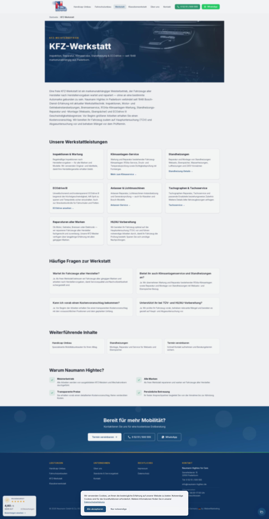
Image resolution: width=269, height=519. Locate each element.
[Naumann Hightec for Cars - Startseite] (59, 6)
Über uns (155, 7)
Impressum (143, 468)
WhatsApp (171, 437)
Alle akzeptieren (95, 509)
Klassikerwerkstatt (137, 7)
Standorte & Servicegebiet (106, 473)
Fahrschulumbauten (58, 473)
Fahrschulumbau (103, 7)
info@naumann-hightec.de (194, 484)
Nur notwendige (119, 509)
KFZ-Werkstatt (55, 478)
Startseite (53, 17)
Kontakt (167, 7)
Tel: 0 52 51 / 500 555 (192, 480)
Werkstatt (120, 7)
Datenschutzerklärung (94, 502)
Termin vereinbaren (103, 437)
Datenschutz (143, 473)
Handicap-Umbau (82, 7)
